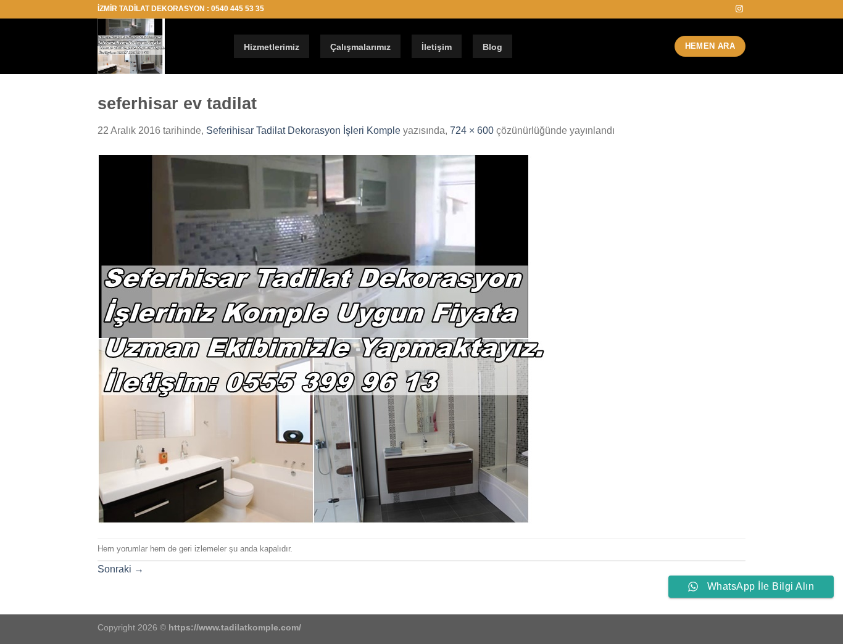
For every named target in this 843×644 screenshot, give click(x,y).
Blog (492, 47)
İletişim (437, 47)
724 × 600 (472, 130)
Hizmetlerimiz (271, 47)
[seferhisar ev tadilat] (321, 337)
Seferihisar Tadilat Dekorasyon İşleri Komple (303, 130)
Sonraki (121, 569)
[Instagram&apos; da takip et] (739, 9)
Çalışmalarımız (360, 47)
